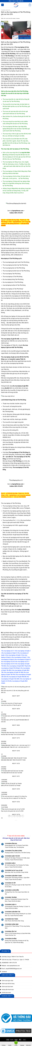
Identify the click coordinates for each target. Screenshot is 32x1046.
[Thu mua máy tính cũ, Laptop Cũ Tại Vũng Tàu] (16, 796)
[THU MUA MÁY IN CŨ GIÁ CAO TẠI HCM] (16, 771)
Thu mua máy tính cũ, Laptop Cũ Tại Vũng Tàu (13, 798)
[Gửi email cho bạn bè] (17, 816)
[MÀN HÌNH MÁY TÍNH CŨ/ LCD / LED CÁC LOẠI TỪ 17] (16, 745)
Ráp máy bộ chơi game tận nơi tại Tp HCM (12, 811)
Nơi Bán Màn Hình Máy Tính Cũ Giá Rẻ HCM (12, 734)
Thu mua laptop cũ (5, 10)
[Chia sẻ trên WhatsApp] (9, 816)
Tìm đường (3, 1045)
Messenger (22, 1045)
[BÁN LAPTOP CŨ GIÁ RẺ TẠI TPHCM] (16, 783)
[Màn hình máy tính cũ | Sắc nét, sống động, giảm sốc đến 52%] (16, 687)
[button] (2, 5)
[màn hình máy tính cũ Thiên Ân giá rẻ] (16, 703)
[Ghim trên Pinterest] (20, 816)
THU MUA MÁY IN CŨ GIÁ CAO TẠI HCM (11, 772)
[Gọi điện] (16, 1043)
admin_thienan (16, 18)
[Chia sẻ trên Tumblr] (23, 816)
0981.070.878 (18, 213)
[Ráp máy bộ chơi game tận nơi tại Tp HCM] (16, 809)
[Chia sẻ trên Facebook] (12, 816)
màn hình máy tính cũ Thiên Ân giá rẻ (11, 705)
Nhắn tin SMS (28, 1045)
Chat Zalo (9, 1045)
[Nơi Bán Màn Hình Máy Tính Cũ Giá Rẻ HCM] (16, 732)
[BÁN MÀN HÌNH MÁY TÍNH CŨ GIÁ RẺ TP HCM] (16, 758)
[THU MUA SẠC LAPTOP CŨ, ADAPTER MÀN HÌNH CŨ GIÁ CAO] (16, 717)
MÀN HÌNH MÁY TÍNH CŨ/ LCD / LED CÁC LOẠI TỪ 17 (15, 747)
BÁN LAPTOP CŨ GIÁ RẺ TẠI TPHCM (10, 785)
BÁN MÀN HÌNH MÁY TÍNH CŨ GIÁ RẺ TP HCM (13, 760)
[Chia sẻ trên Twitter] (14, 816)
